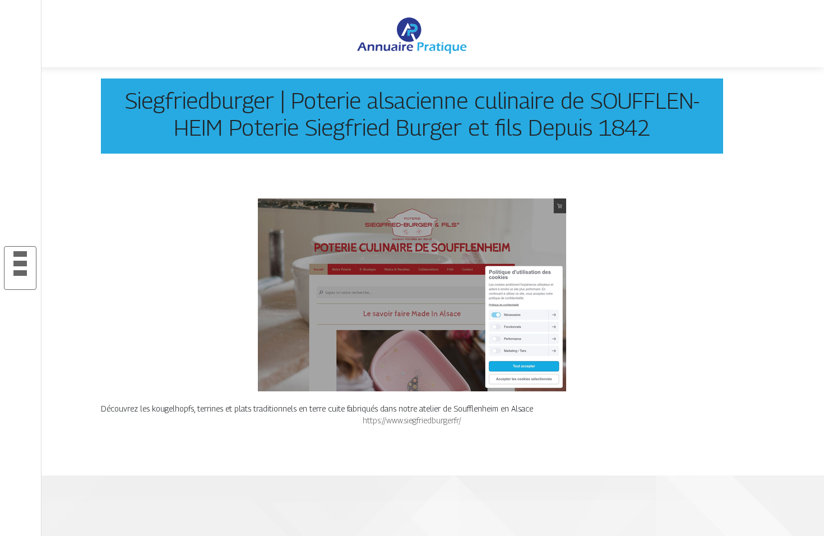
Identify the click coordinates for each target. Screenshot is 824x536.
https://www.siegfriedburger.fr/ (412, 420)
